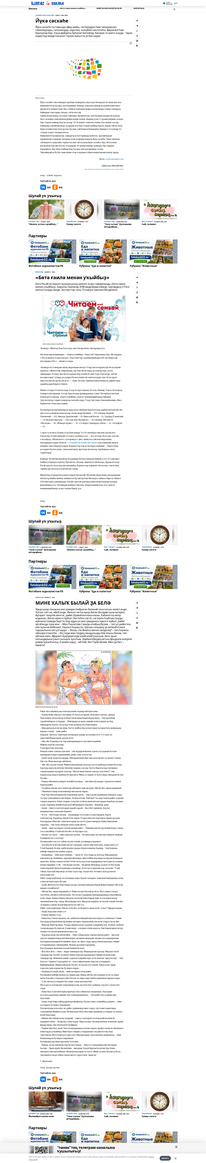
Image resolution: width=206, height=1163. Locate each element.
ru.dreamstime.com (114, 159)
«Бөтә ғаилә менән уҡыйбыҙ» (72, 8)
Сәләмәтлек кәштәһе (44, 15)
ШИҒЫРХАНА (139, 8)
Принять (165, 1158)
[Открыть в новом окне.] (45, 187)
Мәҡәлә (32, 8)
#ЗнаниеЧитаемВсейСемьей (83, 442)
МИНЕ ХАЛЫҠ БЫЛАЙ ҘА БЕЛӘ (109, 8)
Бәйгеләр (39, 272)
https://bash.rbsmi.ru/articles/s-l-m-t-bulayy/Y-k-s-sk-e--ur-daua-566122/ (104, 169)
